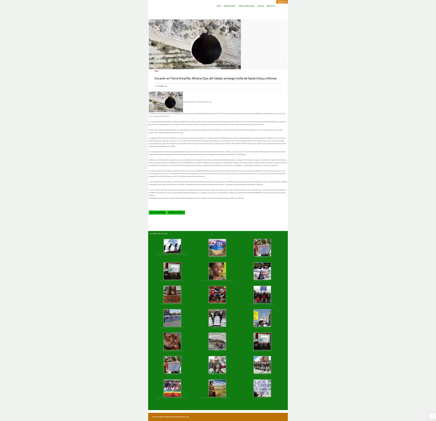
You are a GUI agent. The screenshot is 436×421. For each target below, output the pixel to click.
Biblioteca (271, 6)
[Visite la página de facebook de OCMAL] (278, 2)
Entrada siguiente (176, 212)
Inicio (219, 6)
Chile (156, 71)
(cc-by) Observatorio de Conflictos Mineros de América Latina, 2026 (170, 417)
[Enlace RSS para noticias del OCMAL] (286, 2)
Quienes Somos (230, 6)
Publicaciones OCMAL (246, 6)
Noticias (261, 6)
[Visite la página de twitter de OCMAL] (282, 2)
